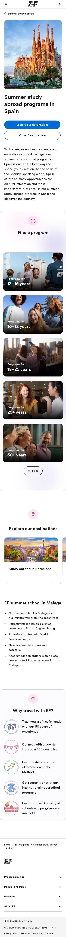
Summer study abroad (21, 13)
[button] (6, 4)
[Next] (60, 583)
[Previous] (53, 583)
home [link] (7, 844)
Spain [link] (11, 848)
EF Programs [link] (22, 844)
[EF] (33, 4)
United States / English (20, 921)
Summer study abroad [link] (45, 844)
